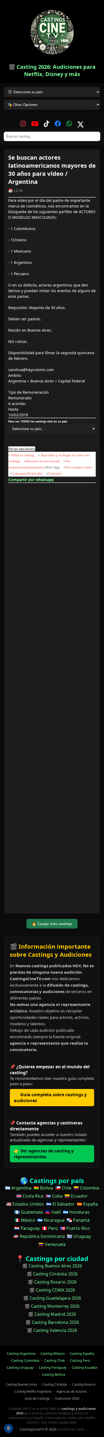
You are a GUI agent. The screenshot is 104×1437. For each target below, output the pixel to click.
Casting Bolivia (53, 1374)
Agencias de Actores (72, 1391)
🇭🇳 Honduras (76, 1212)
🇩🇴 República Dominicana (39, 1236)
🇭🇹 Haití (53, 1212)
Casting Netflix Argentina (32, 1391)
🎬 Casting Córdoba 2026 (52, 1274)
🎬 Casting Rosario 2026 (52, 1282)
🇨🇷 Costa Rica (29, 1196)
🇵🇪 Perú (50, 1228)
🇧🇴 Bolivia (43, 1188)
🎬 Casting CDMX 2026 (52, 1290)
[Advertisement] (52, 699)
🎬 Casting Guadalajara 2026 (52, 1298)
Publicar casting (23, 455)
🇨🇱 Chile (63, 1188)
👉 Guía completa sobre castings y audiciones (50, 1097)
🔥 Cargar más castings (52, 924)
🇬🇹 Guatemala (28, 1212)
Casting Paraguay (53, 1367)
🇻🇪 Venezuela (52, 1244)
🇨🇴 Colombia (86, 1188)
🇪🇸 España (87, 1204)
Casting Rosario (83, 1384)
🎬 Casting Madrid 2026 (52, 1314)
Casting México (53, 1353)
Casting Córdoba (54, 1384)
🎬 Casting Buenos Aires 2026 (52, 1266)
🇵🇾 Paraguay (27, 1228)
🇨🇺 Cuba (54, 1196)
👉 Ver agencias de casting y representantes (44, 1154)
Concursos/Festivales (27, 473)
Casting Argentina (21, 1353)
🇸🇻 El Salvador (60, 1204)
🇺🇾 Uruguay (79, 1236)
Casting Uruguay (20, 1367)
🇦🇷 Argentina (18, 1188)
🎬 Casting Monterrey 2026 (52, 1306)
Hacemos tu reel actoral (42, 461)
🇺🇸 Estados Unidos (25, 1204)
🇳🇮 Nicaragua (51, 1220)
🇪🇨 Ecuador (76, 1196)
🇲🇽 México (24, 1220)
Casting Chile (54, 1360)
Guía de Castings (37, 1398)
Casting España (82, 1353)
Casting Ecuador (85, 1367)
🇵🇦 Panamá (78, 1220)
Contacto (55, 473)
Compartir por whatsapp (31, 479)
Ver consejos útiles (78, 467)
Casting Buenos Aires (21, 1384)
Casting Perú (80, 1360)
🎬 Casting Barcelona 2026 (52, 1322)
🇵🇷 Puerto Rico (75, 1228)
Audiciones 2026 (67, 1398)
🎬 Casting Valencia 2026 (52, 1330)
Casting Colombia (25, 1360)
